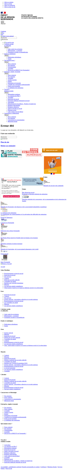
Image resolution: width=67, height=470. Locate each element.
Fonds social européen (14, 86)
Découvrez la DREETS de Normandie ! (19, 70)
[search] (9, 38)
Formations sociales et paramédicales (18, 52)
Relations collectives (13, 107)
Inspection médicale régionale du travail (18, 100)
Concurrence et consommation (16, 120)
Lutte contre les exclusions (15, 49)
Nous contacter (12, 64)
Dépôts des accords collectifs (12, 337)
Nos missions (11, 65)
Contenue (3, 31)
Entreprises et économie (14, 83)
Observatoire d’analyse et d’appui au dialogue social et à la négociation (23, 288)
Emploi (10, 81)
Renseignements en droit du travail (13, 273)
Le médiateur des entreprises (15, 88)
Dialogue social (12, 110)
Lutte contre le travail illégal (15, 111)
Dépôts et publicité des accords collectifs (15, 360)
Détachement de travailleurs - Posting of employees (22, 104)
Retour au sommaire (8, 146)
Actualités (10, 68)
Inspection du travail (13, 99)
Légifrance (43, 467)
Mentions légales (52, 467)
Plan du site (5, 142)
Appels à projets (12, 80)
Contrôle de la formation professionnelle (19, 84)
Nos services (7, 276)
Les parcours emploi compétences (13, 286)
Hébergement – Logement (15, 50)
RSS (2, 34)
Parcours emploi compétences (12, 389)
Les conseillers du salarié (11, 302)
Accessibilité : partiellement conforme (11, 467)
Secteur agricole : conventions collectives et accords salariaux (21, 299)
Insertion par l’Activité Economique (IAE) (15, 363)
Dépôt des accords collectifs (12, 280)
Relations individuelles (14, 105)
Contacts (6, 278)
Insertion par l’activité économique (13, 283)
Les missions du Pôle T (14, 96)
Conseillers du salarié (10, 281)
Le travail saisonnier (9, 368)
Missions (6, 284)
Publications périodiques (14, 57)
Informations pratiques (14, 94)
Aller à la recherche (9, 5)
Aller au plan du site (9, 7)
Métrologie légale (12, 121)
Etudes (9, 59)
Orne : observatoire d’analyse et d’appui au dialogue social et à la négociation (25, 345)
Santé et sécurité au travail (15, 108)
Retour (6, 47)
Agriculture (11, 102)
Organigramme (12, 67)
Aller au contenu (8, 2)
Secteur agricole (8, 333)
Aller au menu (8, 3)
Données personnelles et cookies (31, 467)
